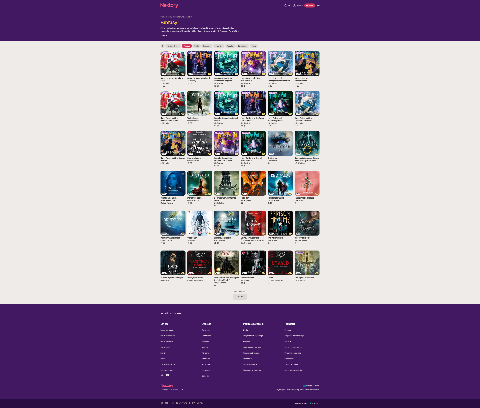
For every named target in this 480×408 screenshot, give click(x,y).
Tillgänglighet (281, 390)
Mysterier (218, 46)
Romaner (206, 46)
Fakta (254, 46)
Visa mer (164, 35)
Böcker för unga (179, 17)
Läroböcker (242, 46)
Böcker (168, 17)
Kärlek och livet (173, 46)
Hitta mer (240, 296)
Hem (162, 17)
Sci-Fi (196, 46)
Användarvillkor (306, 390)
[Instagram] (162, 375)
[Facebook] (167, 375)
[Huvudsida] (318, 5)
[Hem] (221, 5)
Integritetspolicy (293, 390)
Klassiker (230, 46)
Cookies (316, 390)
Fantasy (187, 46)
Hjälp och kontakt (172, 313)
